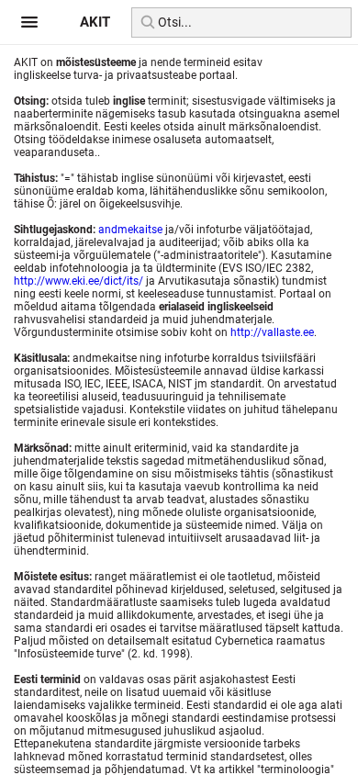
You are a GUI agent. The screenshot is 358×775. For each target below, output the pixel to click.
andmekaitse (130, 229)
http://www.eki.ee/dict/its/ (78, 281)
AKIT (95, 22)
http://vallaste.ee (272, 332)
